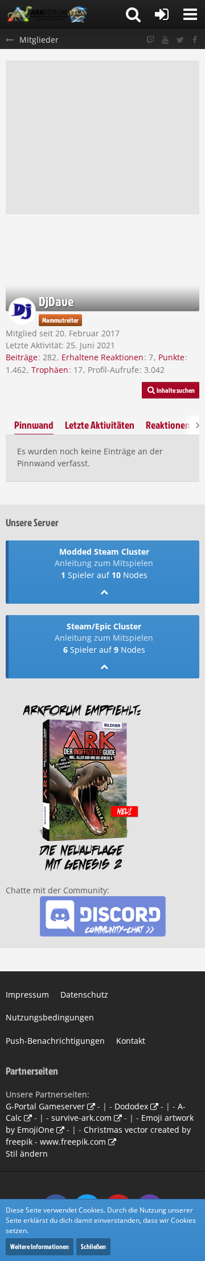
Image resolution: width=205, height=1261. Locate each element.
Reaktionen (168, 425)
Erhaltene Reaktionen (103, 357)
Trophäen (49, 369)
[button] (190, 14)
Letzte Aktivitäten (99, 425)
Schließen (93, 1246)
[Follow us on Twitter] (179, 40)
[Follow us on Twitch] (150, 40)
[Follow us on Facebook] (194, 40)
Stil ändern (27, 1153)
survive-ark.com (81, 1117)
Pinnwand (34, 425)
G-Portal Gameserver (45, 1106)
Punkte (171, 357)
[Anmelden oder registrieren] (161, 14)
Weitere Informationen (39, 1246)
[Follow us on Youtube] (165, 40)
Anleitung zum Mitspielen (104, 563)
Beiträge (22, 357)
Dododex (131, 1106)
